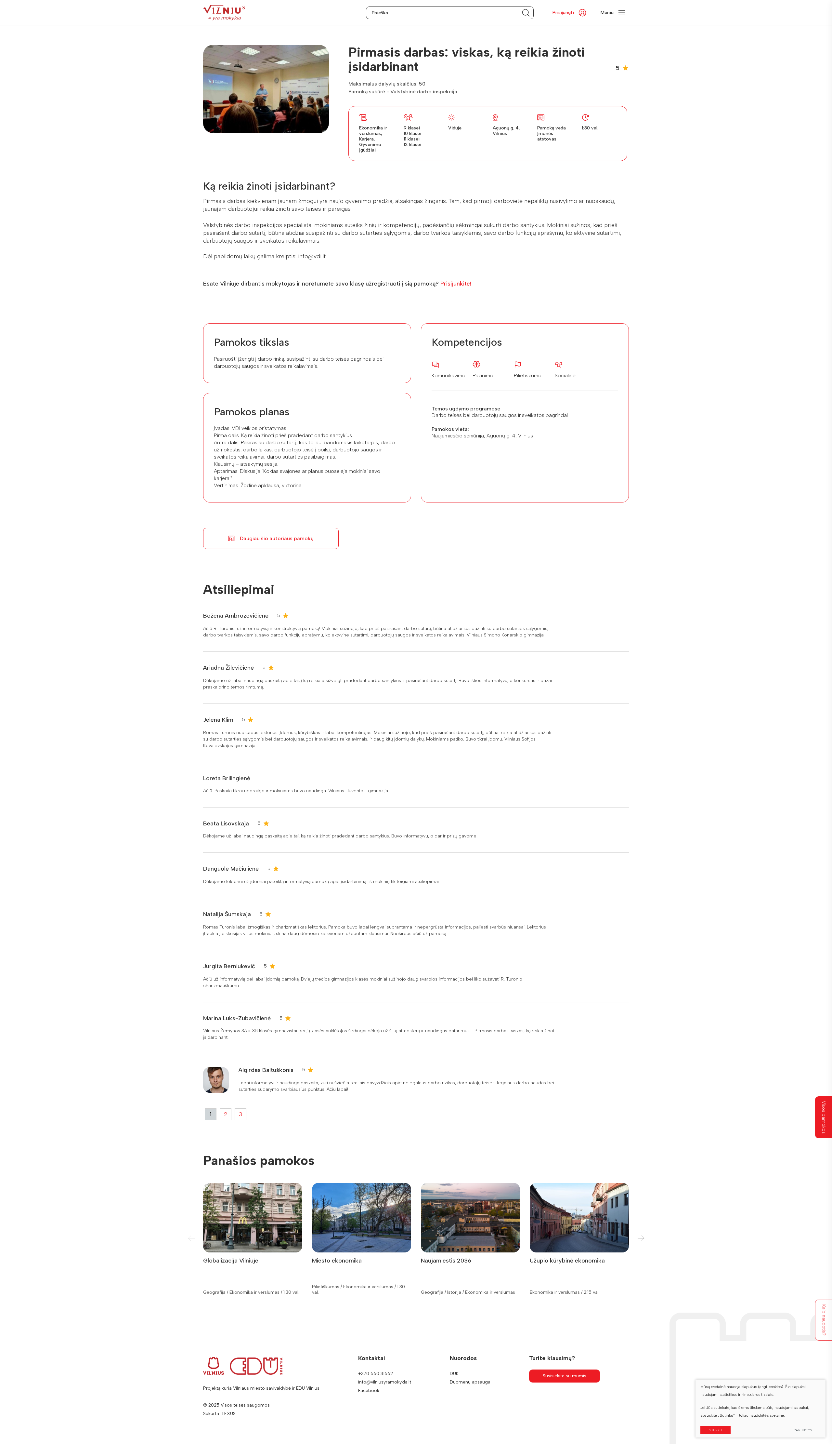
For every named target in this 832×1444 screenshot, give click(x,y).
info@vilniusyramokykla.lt (384, 1382)
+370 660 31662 (375, 1373)
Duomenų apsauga (470, 1382)
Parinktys (803, 1430)
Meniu (607, 12)
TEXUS (228, 1413)
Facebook (368, 1390)
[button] (640, 1238)
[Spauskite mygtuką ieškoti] (525, 13)
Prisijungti (563, 12)
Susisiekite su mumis (564, 1376)
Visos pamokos (823, 1117)
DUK (454, 1373)
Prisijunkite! (455, 283)
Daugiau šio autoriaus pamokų (277, 538)
